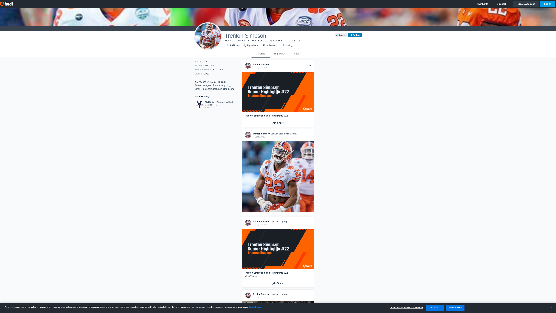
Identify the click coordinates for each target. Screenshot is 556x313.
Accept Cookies (455, 307)
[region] (278, 308)
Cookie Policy (254, 307)
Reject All (434, 307)
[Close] (551, 307)
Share (342, 35)
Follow (356, 35)
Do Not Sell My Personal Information (407, 307)
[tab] (261, 54)
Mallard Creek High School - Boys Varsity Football (253, 40)
